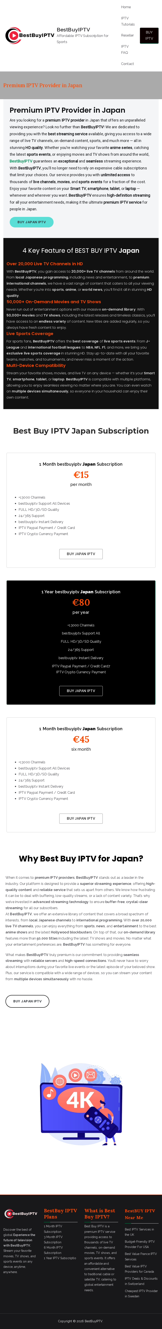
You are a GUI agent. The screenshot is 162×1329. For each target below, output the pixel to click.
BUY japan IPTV (81, 691)
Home (126, 7)
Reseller (127, 35)
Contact (127, 64)
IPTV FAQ (125, 50)
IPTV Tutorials (128, 21)
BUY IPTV (149, 35)
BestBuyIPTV (73, 29)
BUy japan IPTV (81, 554)
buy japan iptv (32, 222)
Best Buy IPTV (99, 1213)
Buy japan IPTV (81, 819)
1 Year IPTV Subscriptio (60, 1258)
